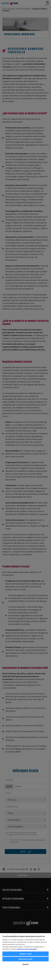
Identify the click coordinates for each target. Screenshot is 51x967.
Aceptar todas (25, 954)
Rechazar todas (25, 959)
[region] (25, 950)
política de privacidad (27, 949)
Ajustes (26, 964)
